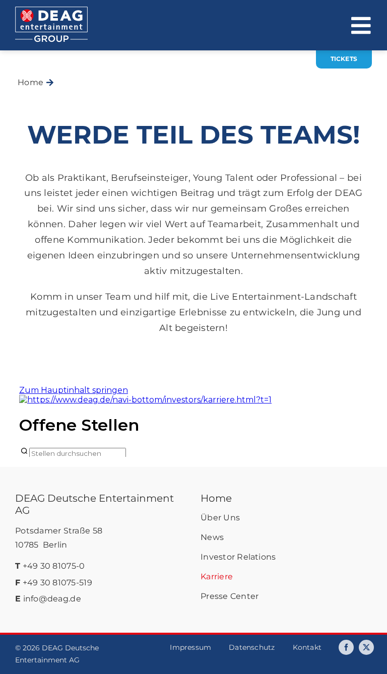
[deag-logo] (51, 11)
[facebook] (346, 647)
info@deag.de (52, 598)
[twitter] (366, 647)
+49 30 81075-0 (54, 566)
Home (216, 498)
